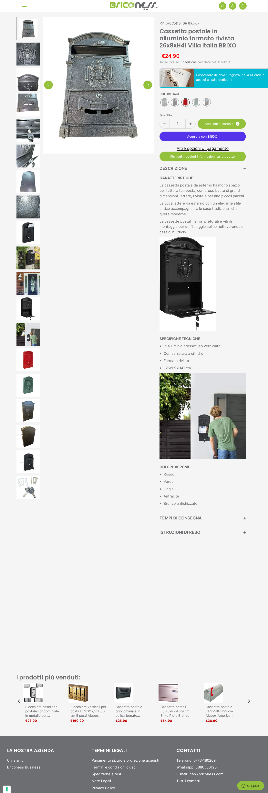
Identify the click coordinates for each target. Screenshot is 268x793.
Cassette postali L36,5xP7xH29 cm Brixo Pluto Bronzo (175, 711)
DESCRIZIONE (173, 168)
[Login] (232, 6)
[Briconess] (134, 6)
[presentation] (19, 701)
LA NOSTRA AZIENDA (30, 751)
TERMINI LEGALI (109, 751)
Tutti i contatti (188, 781)
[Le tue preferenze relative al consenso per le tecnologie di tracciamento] (7, 789)
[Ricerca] (222, 6)
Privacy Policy (103, 788)
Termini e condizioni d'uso (114, 767)
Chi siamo (15, 760)
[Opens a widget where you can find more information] (250, 786)
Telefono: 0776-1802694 (197, 760)
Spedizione (188, 62)
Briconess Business (23, 767)
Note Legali (101, 781)
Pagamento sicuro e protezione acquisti (125, 760)
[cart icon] (243, 6)
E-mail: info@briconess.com (199, 774)
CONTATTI (188, 751)
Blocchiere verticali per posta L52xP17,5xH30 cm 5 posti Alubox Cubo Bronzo (88, 711)
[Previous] (48, 85)
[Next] (147, 85)
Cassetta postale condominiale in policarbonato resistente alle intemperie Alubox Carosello (130, 711)
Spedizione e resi (106, 774)
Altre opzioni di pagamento (203, 148)
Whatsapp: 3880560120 (196, 767)
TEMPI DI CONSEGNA (181, 518)
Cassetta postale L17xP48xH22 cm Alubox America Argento (219, 711)
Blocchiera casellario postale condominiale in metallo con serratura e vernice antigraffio (42, 711)
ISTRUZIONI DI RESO (180, 532)
